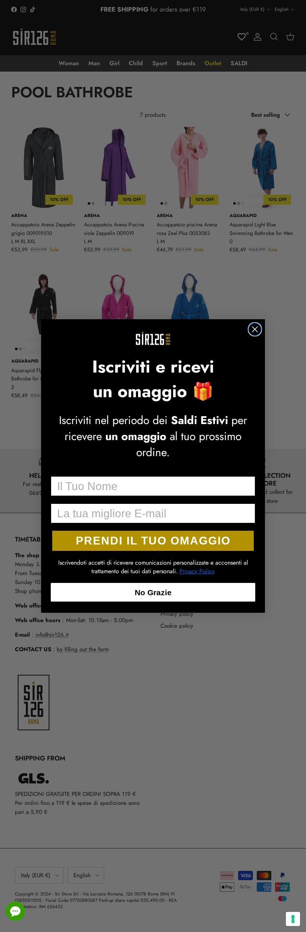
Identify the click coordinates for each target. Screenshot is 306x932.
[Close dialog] (255, 329)
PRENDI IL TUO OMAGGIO (153, 540)
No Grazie (153, 592)
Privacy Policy (197, 571)
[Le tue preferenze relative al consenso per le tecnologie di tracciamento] (293, 919)
